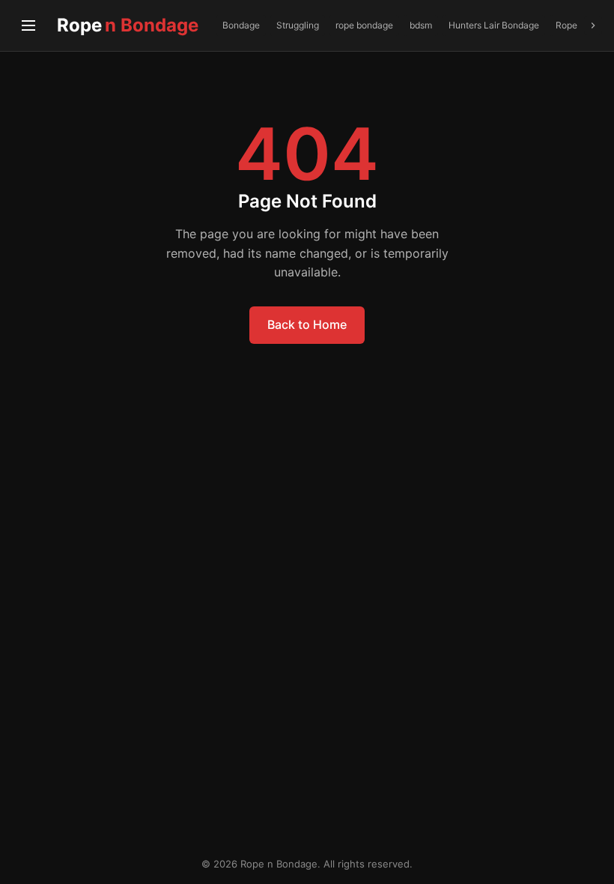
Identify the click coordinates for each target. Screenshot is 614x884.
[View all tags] (593, 25)
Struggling (297, 25)
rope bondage (364, 25)
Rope (127, 25)
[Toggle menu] (28, 25)
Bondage (241, 25)
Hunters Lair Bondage (494, 25)
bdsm (421, 25)
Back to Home (307, 324)
